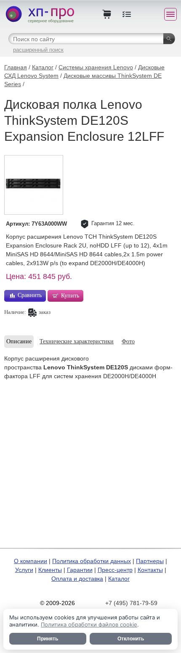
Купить (70, 295)
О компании (30, 561)
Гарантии (80, 569)
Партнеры (150, 561)
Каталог (42, 67)
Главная (15, 67)
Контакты (150, 569)
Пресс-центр (115, 569)
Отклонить (130, 639)
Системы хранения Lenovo (96, 67)
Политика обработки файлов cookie (89, 624)
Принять (47, 639)
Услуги (24, 569)
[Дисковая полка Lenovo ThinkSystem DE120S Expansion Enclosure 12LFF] (34, 184)
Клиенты (50, 569)
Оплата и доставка (77, 578)
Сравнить (30, 295)
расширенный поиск (38, 50)
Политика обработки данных (91, 561)
